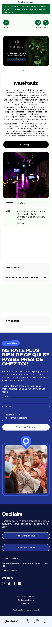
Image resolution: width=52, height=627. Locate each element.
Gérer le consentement (26, 2)
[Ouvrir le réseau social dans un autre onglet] (3, 584)
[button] (23, 70)
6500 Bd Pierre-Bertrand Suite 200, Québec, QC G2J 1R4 (25, 564)
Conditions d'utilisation (26, 600)
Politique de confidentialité (26, 596)
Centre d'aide (26, 604)
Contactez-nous (9, 570)
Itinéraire (21, 223)
